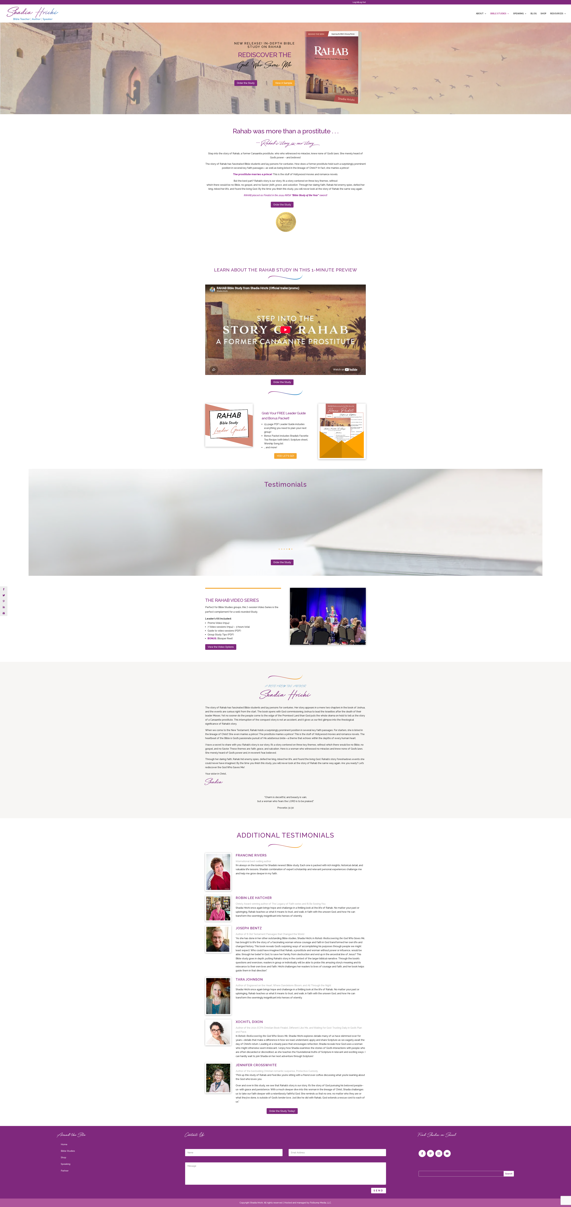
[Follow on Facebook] (422, 1153)
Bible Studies (498, 13)
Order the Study (246, 83)
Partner (65, 1170)
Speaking (518, 13)
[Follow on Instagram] (438, 1153)
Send (379, 1190)
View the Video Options (221, 646)
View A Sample (283, 83)
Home (64, 1144)
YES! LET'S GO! (285, 455)
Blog (534, 13)
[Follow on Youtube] (447, 1153)
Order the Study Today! (282, 1111)
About (480, 13)
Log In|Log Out (359, 2)
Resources (556, 13)
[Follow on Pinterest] (430, 1153)
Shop (543, 13)
